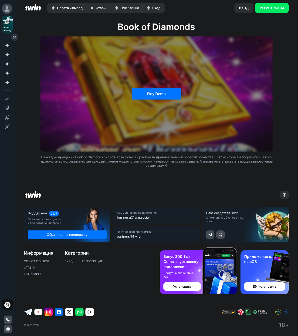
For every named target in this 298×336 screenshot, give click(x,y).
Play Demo (156, 93)
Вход (244, 8)
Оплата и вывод (36, 261)
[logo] (33, 8)
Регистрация (272, 8)
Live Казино (33, 274)
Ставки (29, 267)
